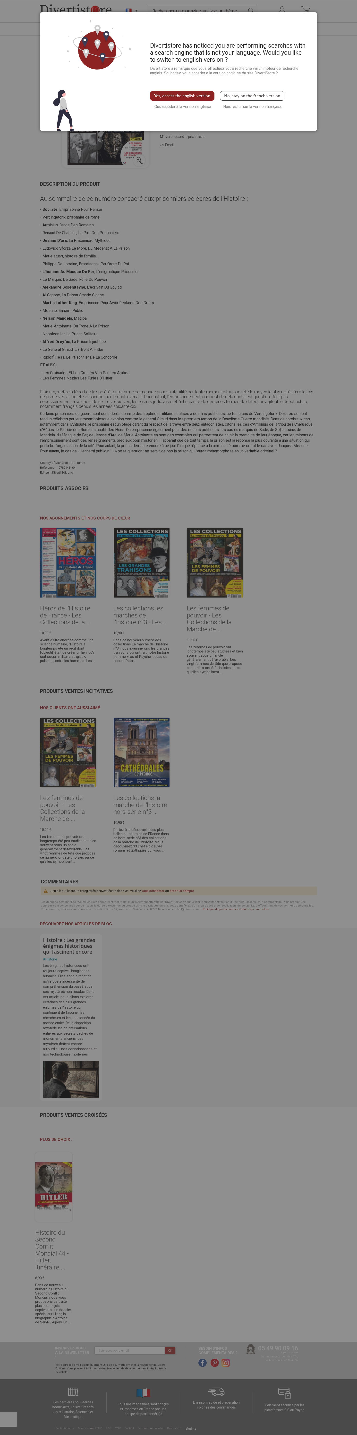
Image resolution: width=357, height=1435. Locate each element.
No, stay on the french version (252, 95)
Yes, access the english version (182, 95)
